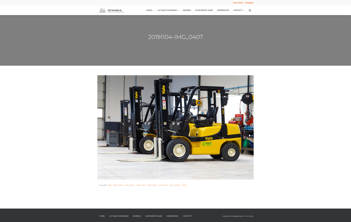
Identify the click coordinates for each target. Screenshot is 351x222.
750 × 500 (112, 185)
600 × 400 (158, 185)
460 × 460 (135, 185)
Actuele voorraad (167, 10)
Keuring (187, 10)
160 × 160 (169, 185)
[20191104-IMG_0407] (175, 127)
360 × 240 (123, 185)
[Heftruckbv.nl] (111, 10)
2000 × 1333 (180, 185)
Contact (238, 10)
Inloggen (249, 3)
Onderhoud (223, 10)
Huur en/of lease (204, 10)
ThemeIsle (249, 216)
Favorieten (238, 3)
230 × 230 (146, 185)
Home (149, 10)
